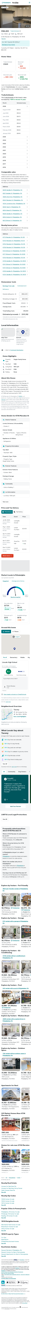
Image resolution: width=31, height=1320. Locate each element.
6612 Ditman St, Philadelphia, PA (12, 220)
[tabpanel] (15, 306)
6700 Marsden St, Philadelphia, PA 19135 (14, 257)
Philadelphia (6, 856)
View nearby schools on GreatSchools (15, 694)
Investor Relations (15, 1289)
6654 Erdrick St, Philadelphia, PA (12, 217)
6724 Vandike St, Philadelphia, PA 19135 (14, 274)
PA (6, 1177)
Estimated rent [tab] (22, 286)
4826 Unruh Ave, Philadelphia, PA (12, 197)
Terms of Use (22, 1289)
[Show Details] (27, 106)
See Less (6, 502)
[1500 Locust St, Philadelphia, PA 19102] (11, 1064)
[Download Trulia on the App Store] (11, 1282)
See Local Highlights (20, 716)
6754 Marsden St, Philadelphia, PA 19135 (14, 244)
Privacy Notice (17, 1291)
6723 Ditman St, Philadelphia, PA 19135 (14, 251)
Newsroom (8, 1289)
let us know (24, 1303)
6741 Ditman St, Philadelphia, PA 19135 (14, 264)
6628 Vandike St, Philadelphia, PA (12, 214)
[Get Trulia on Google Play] (22, 1282)
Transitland (22, 1259)
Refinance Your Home (8, 44)
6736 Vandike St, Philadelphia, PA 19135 (14, 261)
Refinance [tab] (6, 289)
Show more (6, 556)
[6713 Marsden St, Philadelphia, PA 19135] (11, 1156)
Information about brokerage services (12, 1274)
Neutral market (15, 597)
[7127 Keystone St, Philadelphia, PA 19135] (11, 1094)
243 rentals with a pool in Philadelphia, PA (16, 988)
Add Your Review (15, 806)
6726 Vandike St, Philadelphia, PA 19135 (14, 271)
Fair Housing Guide (23, 1288)
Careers (3, 1289)
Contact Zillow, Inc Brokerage (8, 1278)
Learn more (8, 701)
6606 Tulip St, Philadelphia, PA (11, 207)
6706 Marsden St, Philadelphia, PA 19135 (14, 247)
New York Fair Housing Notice (7, 1273)
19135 (20, 396)
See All (6, 764)
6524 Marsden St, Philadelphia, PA (13, 200)
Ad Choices (23, 1291)
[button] (29, 3)
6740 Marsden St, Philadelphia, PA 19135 (15, 240)
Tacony (3, 38)
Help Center (7, 1308)
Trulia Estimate (9, 97)
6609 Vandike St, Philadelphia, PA (12, 190)
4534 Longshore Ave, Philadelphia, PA (14, 203)
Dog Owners (22, 771)
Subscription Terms (5, 1291)
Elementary (13, 657)
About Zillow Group (13, 1288)
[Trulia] (3, 1282)
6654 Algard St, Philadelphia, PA (12, 210)
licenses (17, 1268)
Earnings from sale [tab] (8, 286)
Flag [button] (24, 799)
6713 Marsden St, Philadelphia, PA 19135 (14, 237)
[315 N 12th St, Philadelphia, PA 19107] (11, 997)
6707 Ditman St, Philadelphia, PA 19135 (14, 268)
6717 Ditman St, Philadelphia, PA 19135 (14, 254)
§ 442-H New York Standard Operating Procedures (12, 1271)
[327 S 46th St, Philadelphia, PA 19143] (11, 966)
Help (12, 1291)
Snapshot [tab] (6, 581)
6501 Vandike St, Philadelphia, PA (12, 193)
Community (11, 771)
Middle (22, 657)
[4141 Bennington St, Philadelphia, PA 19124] (11, 1124)
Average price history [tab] (18, 581)
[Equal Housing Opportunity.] (20, 1307)
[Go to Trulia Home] (15, 3)
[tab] (7, 512)
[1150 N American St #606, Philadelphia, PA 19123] (11, 899)
